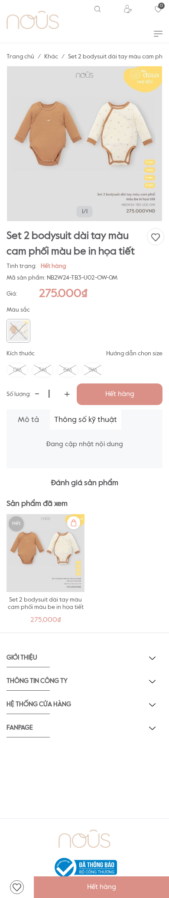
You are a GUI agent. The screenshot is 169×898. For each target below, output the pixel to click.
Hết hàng (119, 394)
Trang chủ (20, 57)
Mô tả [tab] (28, 420)
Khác (51, 57)
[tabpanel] (45, 571)
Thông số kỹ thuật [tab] (85, 420)
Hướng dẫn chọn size (134, 354)
